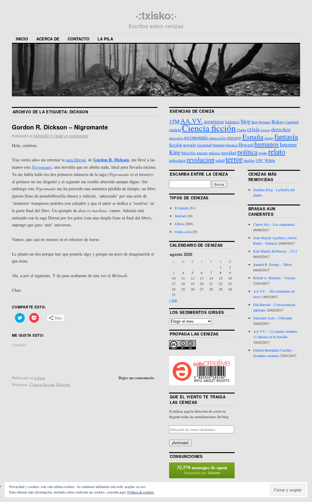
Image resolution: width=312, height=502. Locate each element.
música (214, 153)
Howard (246, 144)
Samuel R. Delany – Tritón (272, 264)
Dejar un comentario (71, 135)
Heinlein (219, 145)
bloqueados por (202, 469)
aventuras (214, 121)
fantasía (286, 136)
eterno (268, 138)
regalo (262, 152)
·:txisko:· (156, 15)
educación (217, 138)
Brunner (265, 121)
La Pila (105, 39)
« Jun (173, 299)
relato (276, 151)
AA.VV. (191, 120)
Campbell (292, 121)
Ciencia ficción (42, 384)
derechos (281, 129)
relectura (177, 160)
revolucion (200, 159)
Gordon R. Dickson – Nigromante (60, 126)
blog (245, 121)
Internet (288, 144)
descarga (176, 138)
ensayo (234, 137)
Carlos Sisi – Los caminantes (274, 224)
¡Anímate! (180, 443)
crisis (253, 129)
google (189, 145)
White (269, 160)
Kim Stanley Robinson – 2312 (275, 251)
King (174, 152)
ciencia (175, 129)
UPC (260, 160)
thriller (249, 160)
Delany (265, 130)
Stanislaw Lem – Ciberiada (272, 317)
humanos (266, 143)
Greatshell (204, 145)
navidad (228, 152)
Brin (254, 121)
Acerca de (47, 39)
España (253, 137)
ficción (175, 144)
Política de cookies (140, 492)
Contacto (78, 39)
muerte (202, 153)
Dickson (63, 384)
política (247, 151)
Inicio (22, 39)
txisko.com (182, 231)
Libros (39, 377)
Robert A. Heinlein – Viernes (274, 277)
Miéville (188, 153)
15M (174, 121)
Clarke (241, 129)
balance (232, 122)
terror (234, 159)
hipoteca (232, 145)
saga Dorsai (76, 160)
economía (196, 137)
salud (220, 160)
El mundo (182, 207)
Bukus (277, 121)
